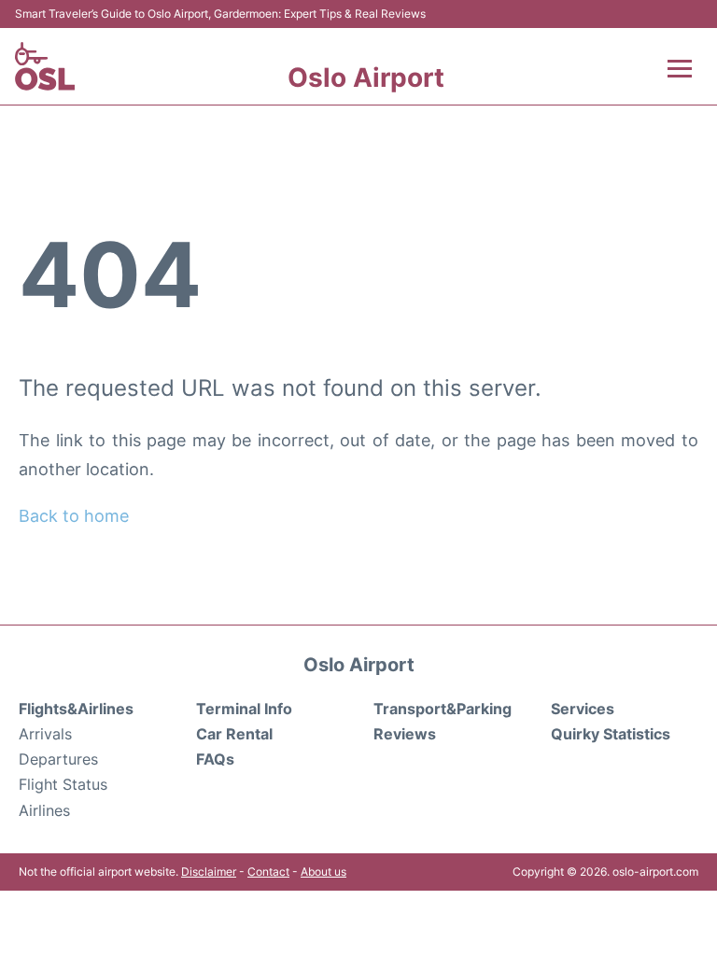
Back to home (74, 516)
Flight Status (63, 784)
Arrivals (45, 733)
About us (323, 872)
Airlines (44, 810)
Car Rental (234, 733)
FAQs (215, 759)
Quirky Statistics (610, 733)
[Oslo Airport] (45, 66)
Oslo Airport (366, 77)
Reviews (404, 733)
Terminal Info (244, 708)
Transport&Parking (442, 708)
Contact (268, 872)
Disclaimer (208, 872)
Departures (58, 759)
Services (582, 708)
